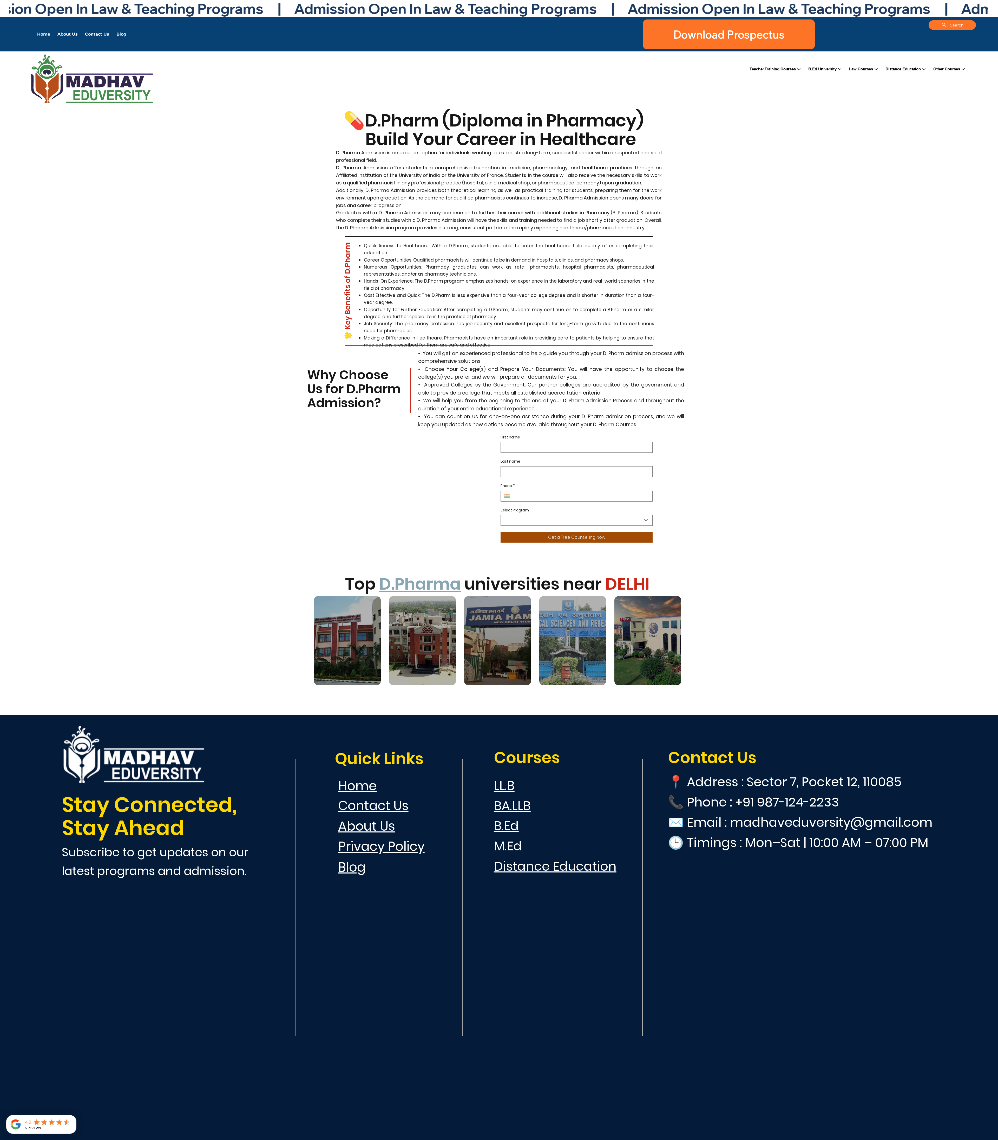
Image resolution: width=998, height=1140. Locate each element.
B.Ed (506, 826)
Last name (510, 461)
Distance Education (555, 866)
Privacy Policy (381, 846)
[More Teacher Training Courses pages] (798, 69)
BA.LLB (512, 806)
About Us (366, 826)
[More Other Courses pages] (963, 69)
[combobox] (577, 520)
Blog (352, 867)
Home (357, 786)
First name (510, 437)
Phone (508, 485)
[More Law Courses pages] (876, 69)
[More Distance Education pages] (923, 69)
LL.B (504, 785)
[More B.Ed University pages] (839, 69)
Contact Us (373, 806)
